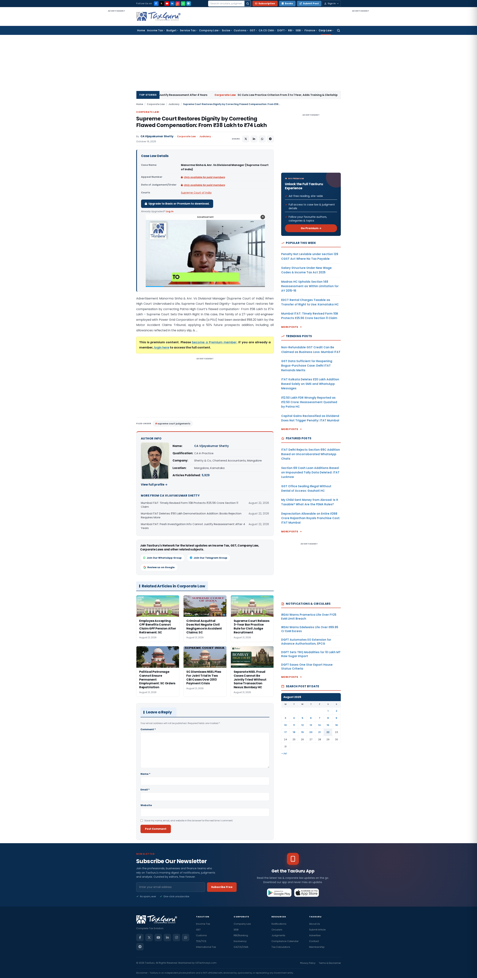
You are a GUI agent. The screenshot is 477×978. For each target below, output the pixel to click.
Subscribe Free (222, 887)
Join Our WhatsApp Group (164, 558)
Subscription (266, 3)
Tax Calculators (280, 947)
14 (319, 725)
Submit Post (311, 3)
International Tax (206, 947)
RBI (290, 30)
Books (289, 3)
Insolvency (240, 941)
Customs (240, 30)
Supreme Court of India (196, 192)
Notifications (278, 924)
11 (294, 725)
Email (145, 789)
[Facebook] (156, 3)
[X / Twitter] (161, 3)
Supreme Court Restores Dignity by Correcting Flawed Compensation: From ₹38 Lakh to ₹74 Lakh (201, 122)
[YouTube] (167, 3)
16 (336, 725)
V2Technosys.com (206, 962)
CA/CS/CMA (241, 947)
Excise (226, 30)
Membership (317, 947)
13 (311, 725)
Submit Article (317, 929)
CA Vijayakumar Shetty (156, 136)
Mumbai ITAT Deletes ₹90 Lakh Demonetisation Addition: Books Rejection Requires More (191, 515)
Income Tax (155, 30)
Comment (148, 729)
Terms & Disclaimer (330, 963)
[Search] (247, 3)
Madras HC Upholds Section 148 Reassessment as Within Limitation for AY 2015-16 (310, 286)
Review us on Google (161, 567)
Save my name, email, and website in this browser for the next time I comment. (188, 820)
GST (252, 30)
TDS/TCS (201, 941)
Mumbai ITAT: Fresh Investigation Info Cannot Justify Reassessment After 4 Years (193, 526)
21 (319, 732)
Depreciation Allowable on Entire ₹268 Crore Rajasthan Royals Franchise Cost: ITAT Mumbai (310, 518)
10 (285, 725)
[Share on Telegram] (270, 139)
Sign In (332, 3)
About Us (314, 924)
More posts (289, 327)
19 (302, 732)
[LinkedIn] (172, 3)
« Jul (284, 753)
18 (294, 732)
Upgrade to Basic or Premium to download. (179, 203)
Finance (309, 30)
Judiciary (173, 104)
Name (145, 774)
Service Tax (188, 30)
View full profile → (154, 484)
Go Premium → (311, 228)
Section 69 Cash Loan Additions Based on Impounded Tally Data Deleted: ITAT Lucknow (310, 472)
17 (285, 732)
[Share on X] (245, 139)
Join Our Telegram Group (210, 558)
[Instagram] (178, 3)
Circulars (276, 929)
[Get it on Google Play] (279, 892)
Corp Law (325, 30)
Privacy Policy (307, 963)
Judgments (278, 935)
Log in (169, 211)
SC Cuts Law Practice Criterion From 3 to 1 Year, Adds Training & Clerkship (212, 95)
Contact (314, 941)
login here (161, 347)
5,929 (206, 475)
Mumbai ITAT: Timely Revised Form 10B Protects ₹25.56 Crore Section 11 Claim (189, 505)
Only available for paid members (204, 177)
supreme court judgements (173, 423)
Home (141, 30)
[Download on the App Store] (306, 892)
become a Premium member (214, 342)
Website (146, 805)
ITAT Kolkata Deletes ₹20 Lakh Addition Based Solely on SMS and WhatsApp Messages (310, 383)
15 (328, 725)
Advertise (315, 935)
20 (310, 732)
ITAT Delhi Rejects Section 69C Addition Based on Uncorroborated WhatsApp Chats (310, 454)
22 (327, 732)
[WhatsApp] (183, 3)
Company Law (209, 30)
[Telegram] (188, 3)
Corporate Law (156, 104)
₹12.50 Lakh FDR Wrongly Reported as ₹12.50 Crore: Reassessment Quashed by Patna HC (309, 402)
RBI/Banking (241, 935)
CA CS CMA (266, 30)
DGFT (281, 30)
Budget (171, 30)
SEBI (298, 30)
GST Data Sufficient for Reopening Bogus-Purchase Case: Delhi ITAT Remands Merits (306, 365)
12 (302, 725)
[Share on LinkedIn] (254, 139)
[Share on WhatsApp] (262, 139)
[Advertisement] (116, 69)
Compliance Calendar (285, 941)
